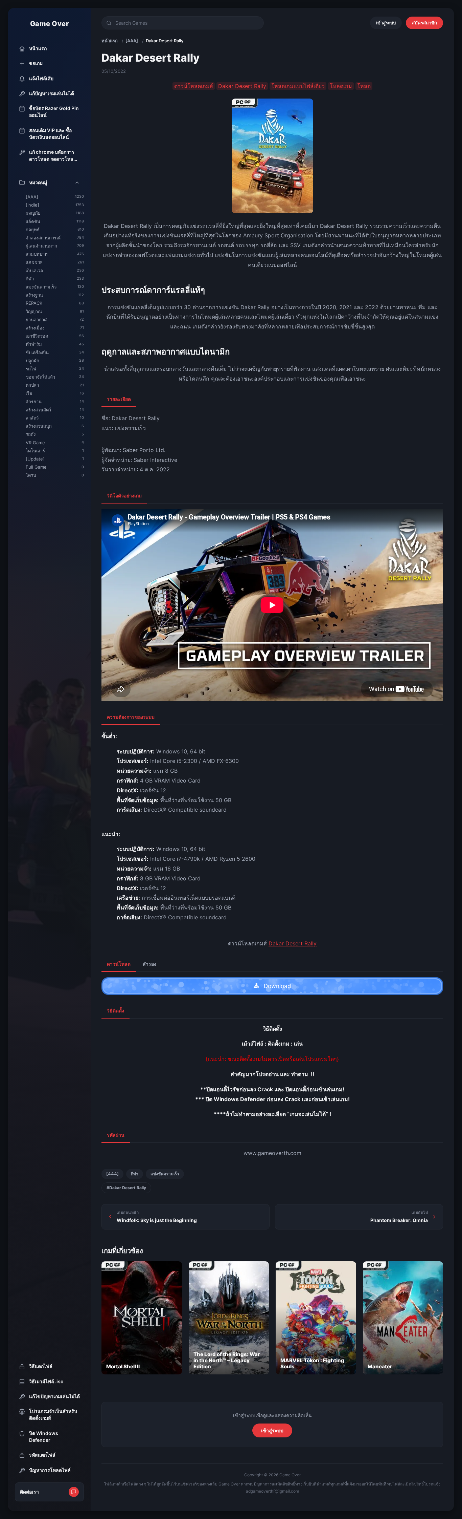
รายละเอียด (119, 399)
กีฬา (134, 1173)
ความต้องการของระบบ (131, 717)
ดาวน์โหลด (119, 964)
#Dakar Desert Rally (126, 1187)
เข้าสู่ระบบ (386, 22)
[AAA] (131, 40)
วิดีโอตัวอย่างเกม (124, 495)
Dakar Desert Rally (293, 943)
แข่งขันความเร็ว (165, 1173)
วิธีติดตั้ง (115, 1010)
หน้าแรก (109, 40)
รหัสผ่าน (115, 1135)
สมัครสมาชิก (424, 22)
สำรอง (149, 964)
